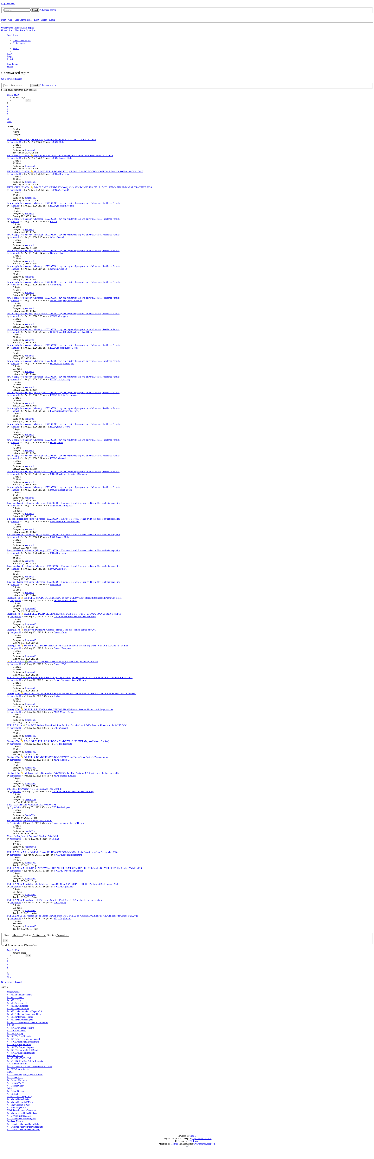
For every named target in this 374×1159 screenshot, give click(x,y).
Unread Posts (7, 30)
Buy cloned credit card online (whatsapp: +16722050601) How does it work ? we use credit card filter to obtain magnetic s (63, 503)
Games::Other (56, 253)
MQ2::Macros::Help (62, 158)
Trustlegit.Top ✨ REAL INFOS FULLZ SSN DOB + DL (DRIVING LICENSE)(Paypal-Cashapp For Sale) (58, 741)
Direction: (51, 935)
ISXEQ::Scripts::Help (60, 379)
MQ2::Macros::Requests (61, 505)
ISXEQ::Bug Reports (60, 426)
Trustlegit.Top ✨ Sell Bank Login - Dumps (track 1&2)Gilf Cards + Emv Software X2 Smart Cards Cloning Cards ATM (63, 773)
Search (44, 20)
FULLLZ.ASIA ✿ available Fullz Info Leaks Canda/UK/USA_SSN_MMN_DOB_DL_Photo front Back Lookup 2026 (62, 884)
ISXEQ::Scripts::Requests (62, 205)
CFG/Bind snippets (59, 316)
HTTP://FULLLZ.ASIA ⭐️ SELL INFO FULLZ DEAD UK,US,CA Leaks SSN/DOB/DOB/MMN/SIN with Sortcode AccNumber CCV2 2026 (75, 171)
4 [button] (7, 111)
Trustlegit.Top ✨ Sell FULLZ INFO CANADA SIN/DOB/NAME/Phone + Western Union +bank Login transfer (60, 709)
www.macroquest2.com (204, 1143)
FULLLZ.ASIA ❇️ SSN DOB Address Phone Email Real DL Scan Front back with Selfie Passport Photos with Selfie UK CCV (67, 725)
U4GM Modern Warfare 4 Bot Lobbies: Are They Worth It (34, 789)
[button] (13, 95)
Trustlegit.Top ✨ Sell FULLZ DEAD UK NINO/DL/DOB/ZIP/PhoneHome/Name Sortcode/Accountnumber (58, 757)
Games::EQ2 (56, 284)
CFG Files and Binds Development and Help (71, 332)
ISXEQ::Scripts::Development (64, 395)
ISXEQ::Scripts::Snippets (62, 363)
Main (3, 20)
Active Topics (27, 27)
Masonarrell (15, 839)
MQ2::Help (58, 142)
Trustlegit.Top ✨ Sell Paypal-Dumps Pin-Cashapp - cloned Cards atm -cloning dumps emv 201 (51, 629)
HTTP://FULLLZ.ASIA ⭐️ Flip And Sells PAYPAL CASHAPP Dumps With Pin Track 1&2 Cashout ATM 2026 (60, 155)
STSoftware (193, 1141)
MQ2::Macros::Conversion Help (65, 521)
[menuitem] (22, 40)
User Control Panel (23, 20)
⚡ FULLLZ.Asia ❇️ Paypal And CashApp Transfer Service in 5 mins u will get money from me (52, 661)
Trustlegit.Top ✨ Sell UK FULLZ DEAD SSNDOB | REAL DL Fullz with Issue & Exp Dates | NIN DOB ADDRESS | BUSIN (67, 645)
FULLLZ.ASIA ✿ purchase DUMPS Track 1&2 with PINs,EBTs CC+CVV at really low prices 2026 (54, 900)
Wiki (10, 20)
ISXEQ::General (58, 458)
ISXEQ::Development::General (64, 411)
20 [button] (8, 119)
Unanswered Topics (10, 27)
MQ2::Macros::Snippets (61, 490)
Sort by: (28, 935)
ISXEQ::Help (56, 442)
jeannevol (14, 205)
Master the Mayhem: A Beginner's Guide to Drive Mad (32, 836)
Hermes (174, 1143)
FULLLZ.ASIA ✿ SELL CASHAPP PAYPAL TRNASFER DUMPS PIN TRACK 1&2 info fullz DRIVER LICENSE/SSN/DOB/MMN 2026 (74, 868)
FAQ (36, 20)
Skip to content (8, 3)
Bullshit (53, 221)
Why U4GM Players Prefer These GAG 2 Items (29, 820)
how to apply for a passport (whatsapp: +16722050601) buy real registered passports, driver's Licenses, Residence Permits (63, 203)
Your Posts (31, 30)
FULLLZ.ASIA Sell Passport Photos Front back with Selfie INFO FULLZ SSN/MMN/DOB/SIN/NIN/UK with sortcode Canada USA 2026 (72, 915)
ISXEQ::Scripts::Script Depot (63, 348)
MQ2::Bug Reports (62, 174)
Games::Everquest (58, 269)
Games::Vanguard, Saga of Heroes (66, 300)
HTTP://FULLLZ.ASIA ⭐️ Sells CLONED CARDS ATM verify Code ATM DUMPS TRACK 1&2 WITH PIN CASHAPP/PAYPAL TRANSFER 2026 (79, 187)
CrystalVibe (15, 791)
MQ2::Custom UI (61, 190)
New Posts (20, 30)
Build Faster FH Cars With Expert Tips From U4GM (31, 804)
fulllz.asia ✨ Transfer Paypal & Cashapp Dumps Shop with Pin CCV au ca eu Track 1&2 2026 (51, 139)
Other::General (57, 237)
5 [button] (7, 113)
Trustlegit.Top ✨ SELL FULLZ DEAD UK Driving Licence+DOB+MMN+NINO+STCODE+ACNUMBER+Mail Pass (64, 614)
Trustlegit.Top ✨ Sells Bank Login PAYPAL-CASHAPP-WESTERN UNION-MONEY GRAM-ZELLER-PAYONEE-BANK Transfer (71, 693)
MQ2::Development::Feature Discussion (68, 474)
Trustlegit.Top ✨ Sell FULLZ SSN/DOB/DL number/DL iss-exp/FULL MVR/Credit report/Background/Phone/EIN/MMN (64, 598)
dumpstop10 (15, 142)
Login (52, 20)
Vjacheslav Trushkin (202, 1138)
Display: (8, 935)
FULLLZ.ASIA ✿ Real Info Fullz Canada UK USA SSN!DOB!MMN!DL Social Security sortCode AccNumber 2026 (62, 852)
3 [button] (7, 108)
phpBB (192, 1136)
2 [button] (7, 105)
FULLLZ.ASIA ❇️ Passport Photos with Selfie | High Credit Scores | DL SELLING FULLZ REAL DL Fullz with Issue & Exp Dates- (70, 677)
